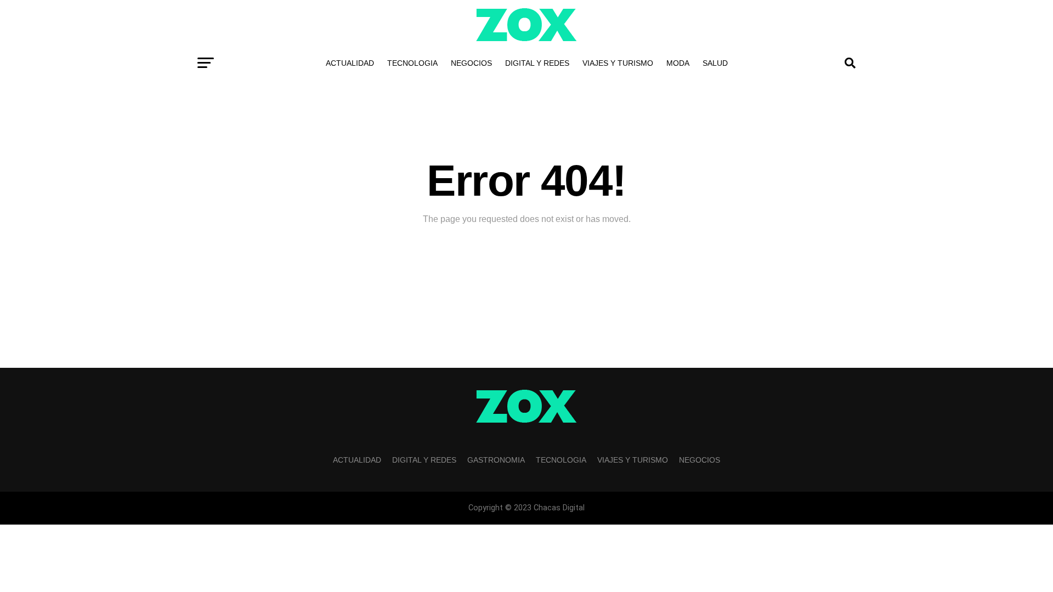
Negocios (471, 63)
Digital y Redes (537, 63)
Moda (677, 63)
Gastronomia (496, 460)
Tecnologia (412, 63)
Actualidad (350, 63)
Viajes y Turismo (617, 63)
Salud (715, 63)
